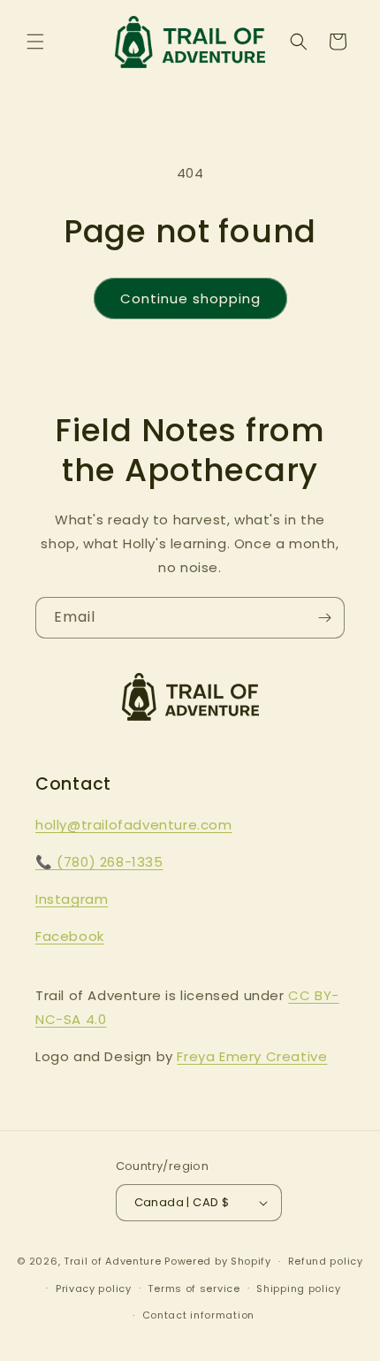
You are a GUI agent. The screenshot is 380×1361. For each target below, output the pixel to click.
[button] (35, 41)
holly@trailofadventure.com (133, 824)
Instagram (71, 899)
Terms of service (193, 1288)
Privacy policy (94, 1288)
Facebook (69, 936)
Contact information (198, 1315)
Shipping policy (298, 1288)
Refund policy (325, 1261)
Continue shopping (190, 298)
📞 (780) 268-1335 (99, 862)
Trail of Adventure (113, 1261)
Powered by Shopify (217, 1261)
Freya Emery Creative (252, 1056)
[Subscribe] (324, 617)
